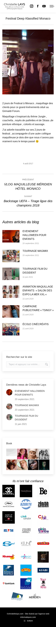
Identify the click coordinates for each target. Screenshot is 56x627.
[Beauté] (22, 464)
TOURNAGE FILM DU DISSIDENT (35, 270)
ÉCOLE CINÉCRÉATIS (36, 324)
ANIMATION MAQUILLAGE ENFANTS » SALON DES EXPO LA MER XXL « (38, 290)
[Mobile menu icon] (51, 6)
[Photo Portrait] (22, 454)
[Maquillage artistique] (33, 464)
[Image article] (10, 236)
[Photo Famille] (44, 454)
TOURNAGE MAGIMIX (35, 251)
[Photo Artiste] (11, 464)
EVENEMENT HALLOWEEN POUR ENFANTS (34, 235)
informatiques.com (28, 617)
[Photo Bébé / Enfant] (33, 454)
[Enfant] (11, 452)
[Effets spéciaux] (44, 464)
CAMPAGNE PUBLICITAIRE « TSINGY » (38, 308)
